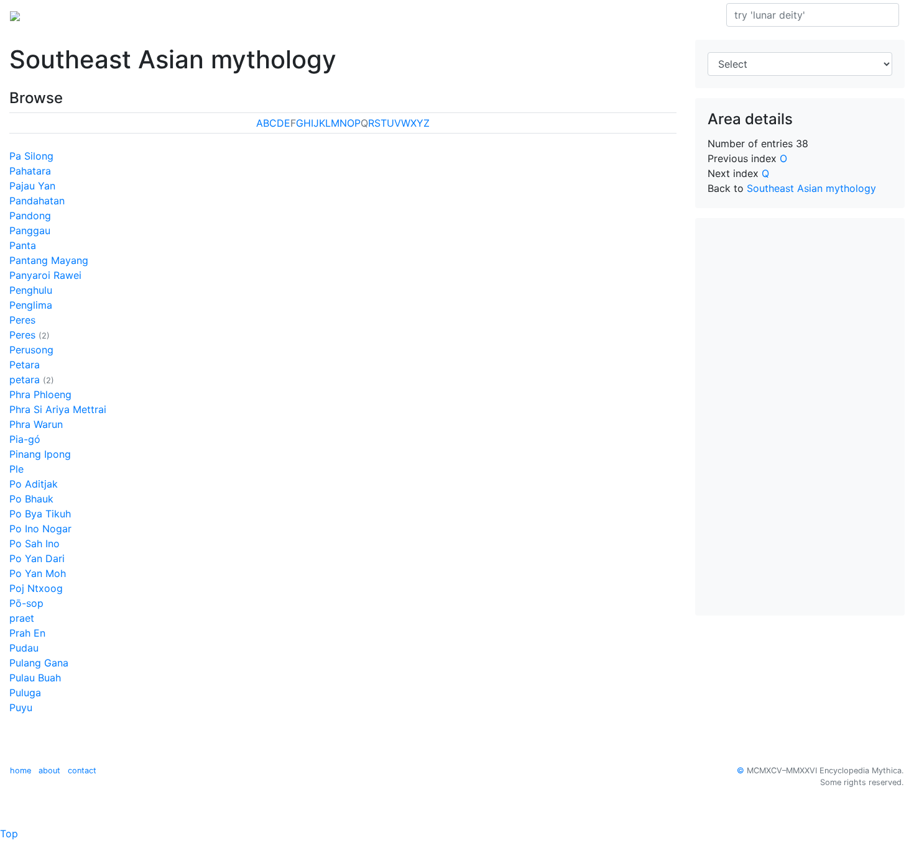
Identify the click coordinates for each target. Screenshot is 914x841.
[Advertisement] (800, 416)
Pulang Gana (38, 663)
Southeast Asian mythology (189, 15)
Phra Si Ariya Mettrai (57, 409)
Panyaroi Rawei (45, 275)
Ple (16, 469)
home (20, 770)
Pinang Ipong (40, 454)
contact (82, 770)
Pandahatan (37, 200)
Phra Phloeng (40, 394)
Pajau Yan (32, 186)
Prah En (27, 633)
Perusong (31, 349)
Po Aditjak (33, 484)
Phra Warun (36, 424)
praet (21, 618)
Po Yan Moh (37, 573)
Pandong (30, 215)
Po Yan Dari (37, 558)
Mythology (60, 15)
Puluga (25, 692)
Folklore (283, 15)
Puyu (20, 707)
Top (9, 833)
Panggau (29, 230)
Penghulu (30, 290)
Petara (24, 364)
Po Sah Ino (34, 543)
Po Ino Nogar (40, 528)
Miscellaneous (344, 15)
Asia (105, 15)
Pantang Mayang (48, 260)
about (49, 770)
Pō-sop (26, 603)
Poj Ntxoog (36, 588)
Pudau (24, 648)
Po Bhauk (31, 499)
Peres (22, 320)
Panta (22, 245)
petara (24, 379)
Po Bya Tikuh (40, 513)
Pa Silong (31, 156)
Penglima (30, 305)
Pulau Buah (35, 677)
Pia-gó (24, 439)
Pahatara (30, 171)
